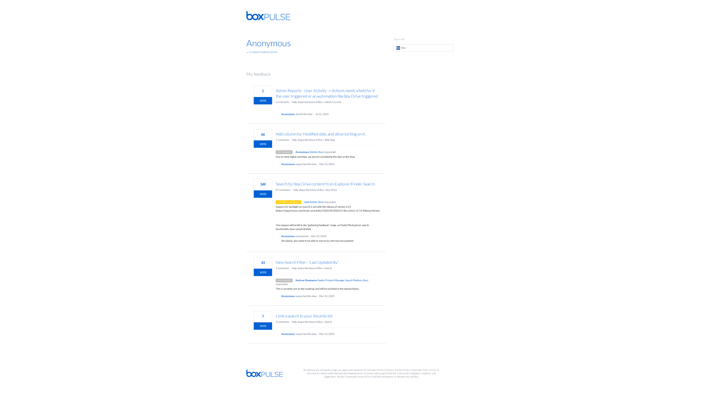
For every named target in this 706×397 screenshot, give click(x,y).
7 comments (282, 139)
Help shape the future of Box (307, 102)
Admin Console (333, 102)
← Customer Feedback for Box (261, 52)
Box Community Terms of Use (421, 370)
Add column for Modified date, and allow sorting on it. (321, 133)
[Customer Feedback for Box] (268, 15)
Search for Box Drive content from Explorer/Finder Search (325, 183)
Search (328, 268)
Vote (263, 100)
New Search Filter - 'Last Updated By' (307, 262)
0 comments (282, 102)
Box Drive (331, 189)
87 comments (283, 189)
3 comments (282, 268)
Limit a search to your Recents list (304, 315)
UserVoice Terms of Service (380, 370)
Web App (330, 139)
